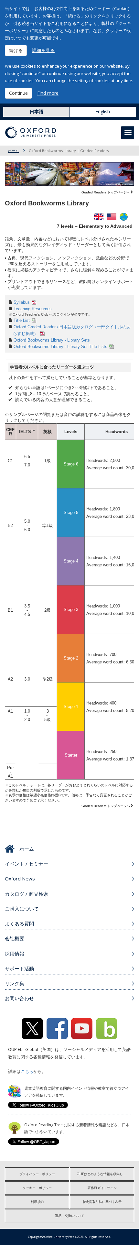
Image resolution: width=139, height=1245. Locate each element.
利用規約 (37, 1201)
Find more (48, 93)
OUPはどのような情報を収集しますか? (105, 1174)
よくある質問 (19, 923)
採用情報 (14, 953)
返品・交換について (69, 1215)
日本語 (36, 111)
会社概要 (14, 938)
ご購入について (22, 908)
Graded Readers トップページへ (105, 192)
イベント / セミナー (26, 863)
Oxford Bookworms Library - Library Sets (52, 340)
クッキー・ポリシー (37, 1187)
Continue (18, 93)
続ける (16, 50)
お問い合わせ (19, 998)
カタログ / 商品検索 (26, 893)
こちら (27, 1071)
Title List (22, 320)
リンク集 (14, 983)
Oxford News (20, 878)
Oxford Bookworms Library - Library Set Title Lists (60, 346)
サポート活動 (19, 968)
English (102, 111)
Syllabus (22, 302)
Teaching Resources (33, 308)
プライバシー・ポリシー (37, 1174)
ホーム (13, 150)
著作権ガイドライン (102, 1187)
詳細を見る (43, 50)
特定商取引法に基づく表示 (102, 1201)
